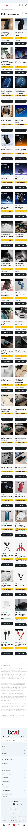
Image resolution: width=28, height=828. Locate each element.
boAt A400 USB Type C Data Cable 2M (7, 556)
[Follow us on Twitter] (10, 804)
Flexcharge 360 (19, 236)
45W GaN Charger (19, 265)
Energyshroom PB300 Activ (7, 323)
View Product (20, 505)
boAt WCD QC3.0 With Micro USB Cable (7, 615)
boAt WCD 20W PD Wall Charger (6, 586)
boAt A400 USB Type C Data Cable (7, 645)
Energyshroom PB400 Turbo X (7, 150)
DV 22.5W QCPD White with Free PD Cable (20, 527)
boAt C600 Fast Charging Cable (19, 381)
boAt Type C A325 (19, 585)
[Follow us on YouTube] (17, 804)
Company (14, 754)
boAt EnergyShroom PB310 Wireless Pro (20, 468)
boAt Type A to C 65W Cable (5, 208)
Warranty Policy (14, 809)
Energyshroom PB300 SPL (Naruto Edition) (20, 150)
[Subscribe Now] (24, 740)
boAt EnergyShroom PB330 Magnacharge (6, 468)
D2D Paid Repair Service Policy (22, 809)
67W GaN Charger (6, 265)
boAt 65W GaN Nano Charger (20, 34)
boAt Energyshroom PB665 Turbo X (6, 92)
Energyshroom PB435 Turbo (20, 295)
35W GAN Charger (6, 380)
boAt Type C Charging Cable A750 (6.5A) (20, 557)
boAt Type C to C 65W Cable (19, 179)
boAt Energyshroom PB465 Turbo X (20, 92)
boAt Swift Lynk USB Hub (6, 497)
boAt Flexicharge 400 (20, 352)
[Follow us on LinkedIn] (21, 804)
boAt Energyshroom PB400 (20, 497)
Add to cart (7, 44)
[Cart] (26, 5)
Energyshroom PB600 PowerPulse (7, 352)
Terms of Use (9, 809)
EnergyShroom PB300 (7, 525)
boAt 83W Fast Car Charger (20, 121)
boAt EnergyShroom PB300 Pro (20, 439)
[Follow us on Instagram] (14, 804)
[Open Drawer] (26, 560)
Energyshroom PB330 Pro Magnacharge (7, 63)
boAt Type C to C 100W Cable (5, 179)
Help (14, 750)
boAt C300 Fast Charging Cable (5, 410)
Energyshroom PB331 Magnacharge (6, 295)
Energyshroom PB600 (20, 62)
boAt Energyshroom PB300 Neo (6, 34)
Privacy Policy (4, 809)
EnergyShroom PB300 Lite (20, 410)
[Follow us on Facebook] (7, 804)
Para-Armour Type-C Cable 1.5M (20, 645)
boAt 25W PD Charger (7, 236)
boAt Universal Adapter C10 (19, 208)
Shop (14, 747)
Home (2, 9)
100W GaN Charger (6, 120)
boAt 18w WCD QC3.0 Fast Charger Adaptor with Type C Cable (20, 616)
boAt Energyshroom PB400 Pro (6, 439)
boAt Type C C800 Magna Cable (20, 323)
